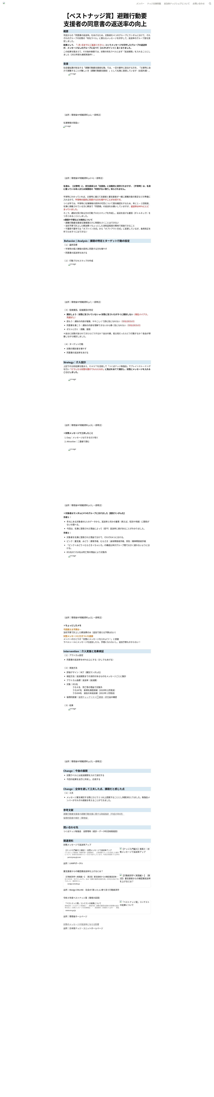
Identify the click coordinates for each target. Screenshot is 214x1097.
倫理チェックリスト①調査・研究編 (95, 697)
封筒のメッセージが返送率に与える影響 (81, 924)
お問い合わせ (199, 3)
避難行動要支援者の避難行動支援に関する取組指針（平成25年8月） (93, 813)
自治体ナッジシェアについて (177, 3)
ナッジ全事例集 (154, 3)
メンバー (140, 3)
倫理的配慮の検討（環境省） (76, 817)
